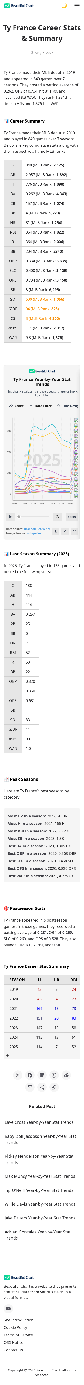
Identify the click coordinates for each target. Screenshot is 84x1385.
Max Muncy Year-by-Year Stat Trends (40, 1176)
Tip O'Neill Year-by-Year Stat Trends (39, 1190)
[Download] (56, 531)
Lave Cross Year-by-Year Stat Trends (39, 1122)
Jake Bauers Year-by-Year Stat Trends (40, 1218)
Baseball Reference (37, 529)
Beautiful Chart (48, 1370)
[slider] (19, 516)
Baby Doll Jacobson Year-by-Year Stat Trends (40, 1139)
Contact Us (13, 1349)
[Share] (65, 531)
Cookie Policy (15, 1327)
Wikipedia (34, 533)
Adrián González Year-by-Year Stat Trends (37, 1235)
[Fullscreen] (74, 531)
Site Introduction (19, 1320)
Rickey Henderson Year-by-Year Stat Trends (39, 1159)
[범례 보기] (57, 517)
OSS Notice (13, 1342)
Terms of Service (18, 1335)
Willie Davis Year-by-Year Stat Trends (40, 1204)
